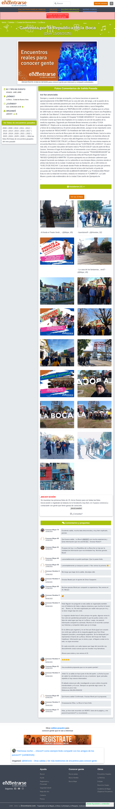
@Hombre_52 (95, 232)
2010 (16, 128)
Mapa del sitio (44, 791)
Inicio (4, 22)
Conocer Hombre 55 (52, 579)
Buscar (42, 774)
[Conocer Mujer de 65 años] (43, 539)
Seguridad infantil (45, 788)
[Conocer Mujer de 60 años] (43, 587)
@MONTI (9, 114)
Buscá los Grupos (103, 785)
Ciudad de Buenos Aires (26, 22)
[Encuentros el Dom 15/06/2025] (22, 107)
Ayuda (42, 778)
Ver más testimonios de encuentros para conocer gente (72, 761)
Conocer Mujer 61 (52, 547)
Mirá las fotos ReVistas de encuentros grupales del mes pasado (18, 139)
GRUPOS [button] (53, 9)
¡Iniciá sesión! (76, 508)
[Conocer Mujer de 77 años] (43, 710)
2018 (5, 133)
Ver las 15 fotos (77, 197)
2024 (11, 136)
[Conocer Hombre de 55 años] (43, 579)
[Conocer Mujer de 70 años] (43, 530)
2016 (23, 131)
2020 (17, 133)
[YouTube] (18, 788)
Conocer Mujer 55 (52, 564)
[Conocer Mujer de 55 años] (43, 565)
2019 (11, 133)
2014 (11, 131)
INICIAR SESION (101, 3)
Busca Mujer (73, 781)
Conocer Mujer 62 (52, 558)
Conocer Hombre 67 (52, 571)
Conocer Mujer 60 (52, 586)
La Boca (41, 22)
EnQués (100, 781)
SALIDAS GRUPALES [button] (70, 9)
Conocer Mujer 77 (52, 709)
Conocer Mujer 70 (52, 529)
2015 (17, 131)
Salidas (11, 22)
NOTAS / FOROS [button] (90, 9)
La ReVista (101, 778)
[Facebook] (14, 788)
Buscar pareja (73, 774)
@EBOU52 (27, 761)
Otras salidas (40, 761)
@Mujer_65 (67, 232)
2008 (5, 128)
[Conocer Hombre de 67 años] (43, 572)
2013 (5, 131)
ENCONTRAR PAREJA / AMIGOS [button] (32, 9)
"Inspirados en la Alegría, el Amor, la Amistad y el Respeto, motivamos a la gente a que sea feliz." (71, 806)
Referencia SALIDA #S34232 (72, 690)
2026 (23, 136)
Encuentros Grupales (104, 774)
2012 (28, 128)
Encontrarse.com (28, 806)
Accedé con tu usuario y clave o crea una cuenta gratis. (57, 16)
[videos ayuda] (111, 3)
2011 (22, 128)
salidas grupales (58, 728)
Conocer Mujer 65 (52, 538)
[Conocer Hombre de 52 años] (43, 596)
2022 (28, 133)
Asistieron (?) (76, 187)
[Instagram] (22, 788)
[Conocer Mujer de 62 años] (43, 559)
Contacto (43, 795)
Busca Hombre (73, 778)
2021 (23, 133)
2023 (5, 136)
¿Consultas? (77, 514)
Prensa (42, 799)
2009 (10, 128)
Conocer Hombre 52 (52, 596)
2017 (28, 131)
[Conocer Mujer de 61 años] (43, 548)
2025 (17, 136)
